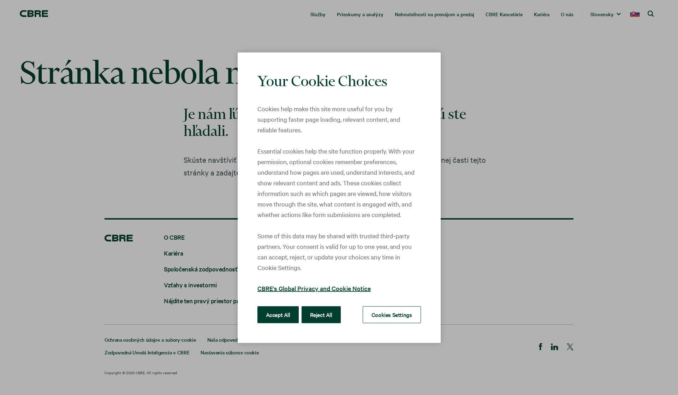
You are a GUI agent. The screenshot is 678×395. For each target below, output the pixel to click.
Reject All (321, 314)
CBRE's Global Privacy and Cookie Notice (314, 288)
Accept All (278, 314)
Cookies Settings (391, 314)
